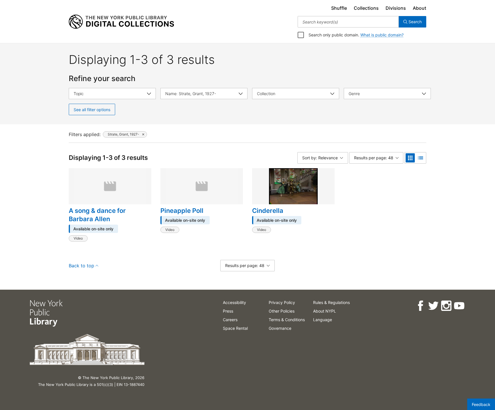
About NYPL (324, 311)
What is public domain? (382, 34)
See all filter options (92, 109)
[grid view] (410, 157)
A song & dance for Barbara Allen (97, 215)
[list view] (420, 157)
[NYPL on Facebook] (420, 305)
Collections (366, 8)
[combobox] (348, 22)
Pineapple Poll (181, 210)
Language (322, 319)
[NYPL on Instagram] (446, 305)
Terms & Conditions (287, 319)
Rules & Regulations (331, 302)
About (419, 8)
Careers (230, 319)
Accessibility (234, 302)
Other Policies (281, 311)
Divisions (396, 8)
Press (228, 311)
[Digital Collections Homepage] (121, 22)
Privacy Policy (282, 302)
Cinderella (267, 210)
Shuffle (339, 8)
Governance (280, 328)
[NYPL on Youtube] (459, 305)
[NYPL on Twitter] (433, 305)
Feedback (481, 404)
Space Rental (235, 328)
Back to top (81, 265)
